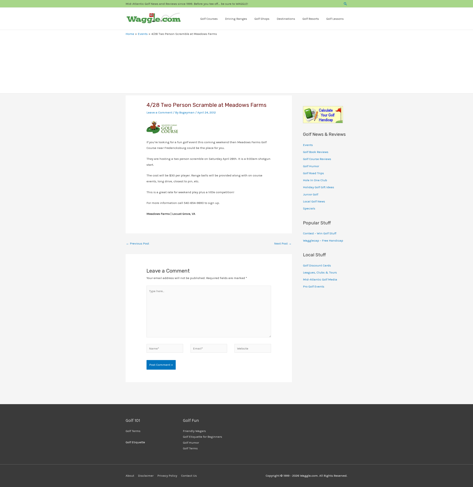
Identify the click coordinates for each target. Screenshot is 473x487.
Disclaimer (146, 475)
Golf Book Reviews (315, 152)
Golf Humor (311, 166)
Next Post (283, 243)
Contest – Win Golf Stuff (319, 233)
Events (308, 145)
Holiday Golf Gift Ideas (318, 187)
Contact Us (189, 475)
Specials (309, 208)
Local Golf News (314, 201)
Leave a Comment (159, 112)
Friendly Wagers (194, 431)
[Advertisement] (236, 64)
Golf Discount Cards (317, 265)
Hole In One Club (315, 180)
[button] (345, 4)
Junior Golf (310, 194)
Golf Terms (133, 431)
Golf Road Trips (313, 173)
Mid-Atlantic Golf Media (320, 279)
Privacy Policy (167, 475)
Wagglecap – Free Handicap (323, 240)
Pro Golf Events (313, 286)
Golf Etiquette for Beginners (202, 436)
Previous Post (137, 243)
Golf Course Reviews (317, 159)
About (130, 475)
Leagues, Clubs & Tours (320, 272)
